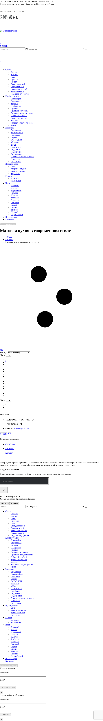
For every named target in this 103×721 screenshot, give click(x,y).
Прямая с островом (19, 111)
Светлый (15, 202)
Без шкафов (16, 99)
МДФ (13, 144)
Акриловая (16, 130)
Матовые (15, 142)
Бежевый (15, 185)
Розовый (15, 200)
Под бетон (15, 149)
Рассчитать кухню (7, 224)
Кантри (14, 74)
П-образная (16, 106)
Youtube (3, 434)
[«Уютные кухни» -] (9, 31)
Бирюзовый (16, 190)
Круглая (14, 103)
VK (9, 434)
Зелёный (15, 198)
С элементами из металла (22, 156)
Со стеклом (16, 161)
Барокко (14, 72)
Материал (9, 128)
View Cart (5, 504)
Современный (17, 86)
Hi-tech (14, 82)
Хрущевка (15, 173)
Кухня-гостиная (18, 171)
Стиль (8, 70)
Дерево (14, 137)
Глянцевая (15, 135)
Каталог (9, 453)
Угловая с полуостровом (22, 123)
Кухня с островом (19, 118)
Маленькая (16, 181)
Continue (14, 504)
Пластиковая (16, 147)
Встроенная (16, 101)
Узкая (13, 125)
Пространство (11, 164)
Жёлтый (14, 195)
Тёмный (14, 210)
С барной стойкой (19, 115)
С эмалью (15, 159)
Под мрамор (16, 154)
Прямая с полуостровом (22, 113)
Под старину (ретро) (20, 94)
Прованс (15, 79)
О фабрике (10, 444)
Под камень (16, 152)
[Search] (86, 49)
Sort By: (4, 352)
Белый (14, 188)
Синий (14, 207)
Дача (13, 166)
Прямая (14, 108)
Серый (14, 205)
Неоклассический (19, 89)
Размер (8, 176)
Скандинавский (18, 84)
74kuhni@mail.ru (21, 428)
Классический (17, 91)
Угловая (14, 120)
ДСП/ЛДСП (16, 140)
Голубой (14, 193)
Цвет (7, 183)
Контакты (9, 219)
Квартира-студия (18, 169)
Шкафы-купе (11, 217)
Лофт (13, 77)
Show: (3, 355)
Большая (15, 178)
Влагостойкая (17, 132)
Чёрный (14, 212)
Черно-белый (17, 214)
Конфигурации (12, 96)
